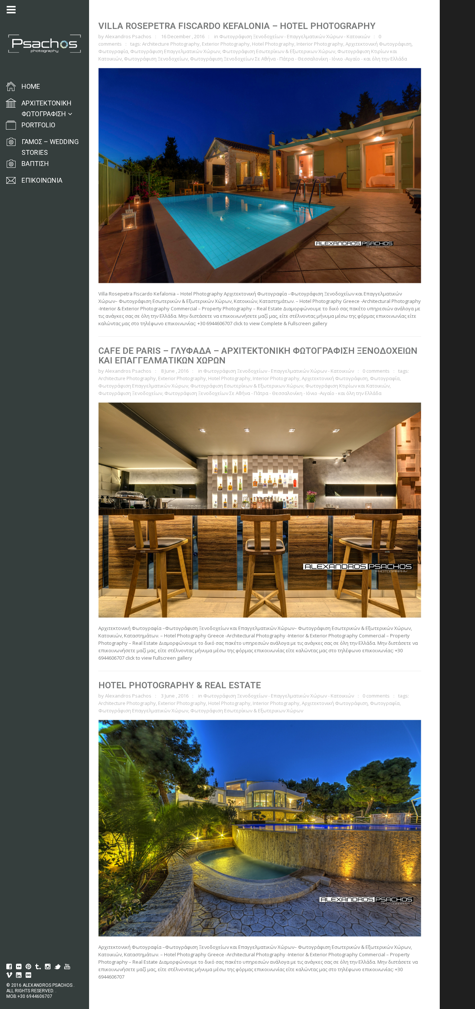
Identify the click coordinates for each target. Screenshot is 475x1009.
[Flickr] (19, 967)
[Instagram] (48, 967)
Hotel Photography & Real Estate (179, 685)
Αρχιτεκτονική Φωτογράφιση (378, 43)
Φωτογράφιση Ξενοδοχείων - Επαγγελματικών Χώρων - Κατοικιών (294, 36)
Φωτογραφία (113, 51)
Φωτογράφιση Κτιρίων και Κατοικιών (347, 385)
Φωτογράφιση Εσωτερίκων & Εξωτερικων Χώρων (278, 51)
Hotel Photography (273, 43)
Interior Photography (320, 43)
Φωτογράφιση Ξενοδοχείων (156, 58)
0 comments (376, 371)
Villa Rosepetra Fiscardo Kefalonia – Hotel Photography (237, 26)
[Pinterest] (29, 967)
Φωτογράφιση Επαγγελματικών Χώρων (175, 51)
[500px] (29, 975)
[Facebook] (9, 967)
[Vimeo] (9, 975)
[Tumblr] (38, 967)
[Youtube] (67, 967)
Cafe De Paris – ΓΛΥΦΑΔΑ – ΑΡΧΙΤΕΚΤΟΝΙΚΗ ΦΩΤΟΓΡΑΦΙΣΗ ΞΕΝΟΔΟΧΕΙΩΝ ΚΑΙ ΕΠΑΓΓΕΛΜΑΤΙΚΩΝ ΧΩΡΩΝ (257, 356)
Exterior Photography (226, 43)
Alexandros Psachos (128, 36)
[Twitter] (57, 967)
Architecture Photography (171, 43)
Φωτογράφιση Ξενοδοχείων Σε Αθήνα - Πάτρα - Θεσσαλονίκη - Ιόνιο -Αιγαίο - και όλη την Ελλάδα (298, 58)
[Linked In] (19, 975)
